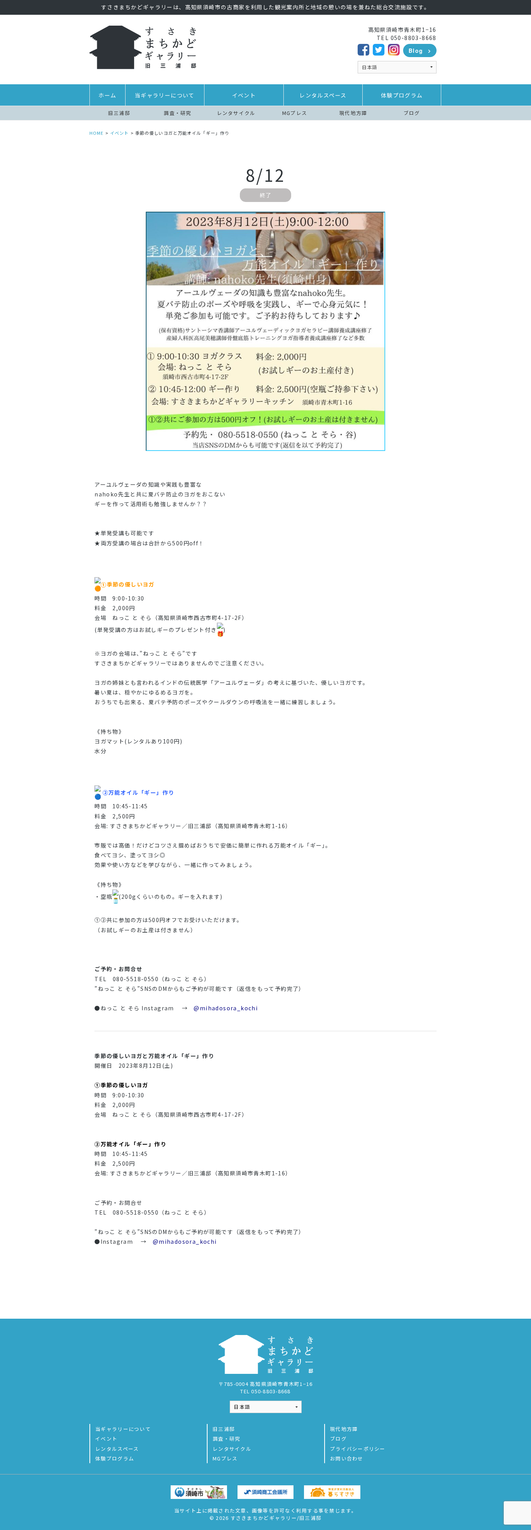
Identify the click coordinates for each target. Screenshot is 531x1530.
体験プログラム (402, 95)
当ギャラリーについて (165, 95)
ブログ (411, 113)
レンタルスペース (322, 95)
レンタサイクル (236, 113)
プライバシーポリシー (358, 1448)
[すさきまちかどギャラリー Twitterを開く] (378, 48)
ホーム (107, 95)
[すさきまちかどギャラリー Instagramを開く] (394, 48)
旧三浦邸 (119, 113)
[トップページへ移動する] (142, 46)
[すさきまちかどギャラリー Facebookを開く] (363, 48)
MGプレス (294, 113)
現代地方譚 (353, 113)
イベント (244, 95)
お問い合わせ (346, 1458)
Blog (416, 50)
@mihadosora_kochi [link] (226, 1008)
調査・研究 (177, 113)
